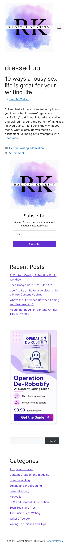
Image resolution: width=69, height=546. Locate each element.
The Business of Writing (25, 513)
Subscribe (34, 243)
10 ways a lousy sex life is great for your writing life (31, 85)
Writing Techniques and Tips (28, 524)
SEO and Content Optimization (29, 502)
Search (52, 441)
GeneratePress (54, 540)
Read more (12, 138)
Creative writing (20, 480)
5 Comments (17, 153)
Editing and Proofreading (26, 485)
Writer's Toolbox (20, 518)
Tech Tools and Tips (23, 507)
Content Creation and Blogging (29, 474)
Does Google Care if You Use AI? (31, 285)
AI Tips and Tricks (21, 469)
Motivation (37, 148)
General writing (19, 148)
